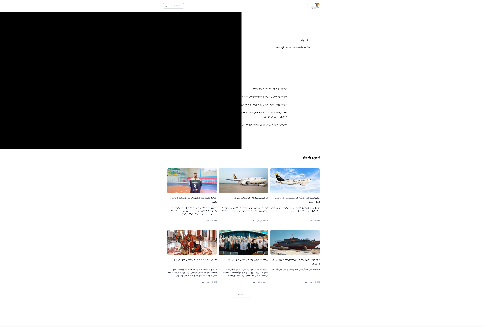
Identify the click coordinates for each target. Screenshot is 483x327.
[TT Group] (314, 6)
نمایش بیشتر (241, 294)
